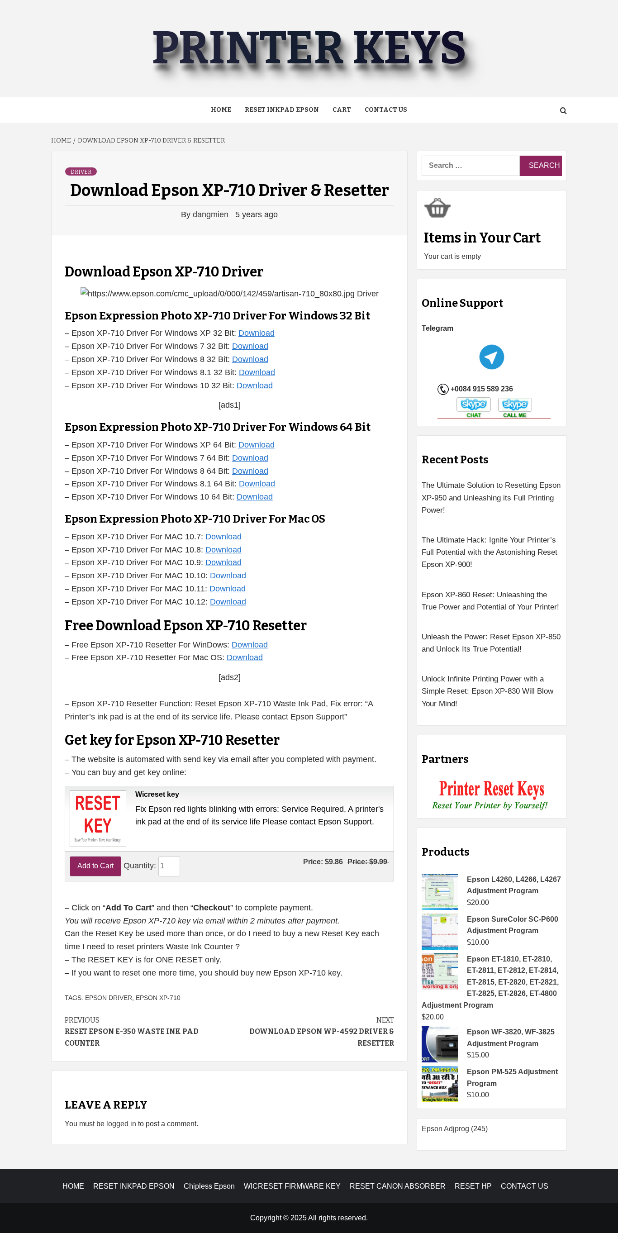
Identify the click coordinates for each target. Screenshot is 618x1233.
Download (256, 333)
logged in (121, 1124)
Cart (342, 110)
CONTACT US (524, 1186)
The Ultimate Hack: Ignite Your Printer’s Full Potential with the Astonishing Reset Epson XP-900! (489, 552)
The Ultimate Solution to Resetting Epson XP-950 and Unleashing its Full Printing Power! (491, 497)
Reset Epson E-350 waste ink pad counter (132, 1031)
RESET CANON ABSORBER (398, 1186)
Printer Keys (309, 48)
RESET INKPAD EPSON (282, 110)
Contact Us (386, 110)
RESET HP (473, 1186)
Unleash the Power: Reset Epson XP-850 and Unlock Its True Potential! (491, 643)
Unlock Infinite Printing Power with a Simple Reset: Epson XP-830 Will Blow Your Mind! (487, 691)
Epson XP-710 (158, 997)
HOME (73, 1186)
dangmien (212, 214)
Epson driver (108, 997)
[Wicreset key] (96, 818)
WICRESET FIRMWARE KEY (292, 1186)
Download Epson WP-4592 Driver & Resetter (321, 1031)
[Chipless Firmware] (492, 796)
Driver (81, 172)
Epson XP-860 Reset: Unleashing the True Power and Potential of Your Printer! (490, 600)
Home (221, 110)
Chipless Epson (209, 1186)
